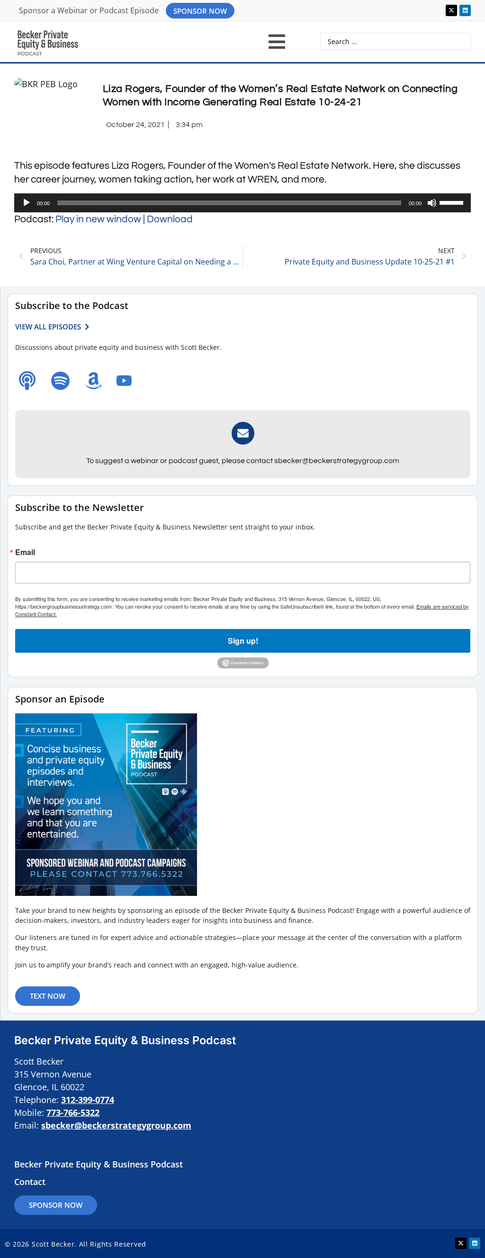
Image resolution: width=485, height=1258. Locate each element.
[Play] (26, 203)
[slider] (453, 201)
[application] (242, 202)
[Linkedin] (465, 10)
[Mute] (432, 203)
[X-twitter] (451, 10)
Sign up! (243, 640)
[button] (277, 41)
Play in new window (98, 219)
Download (170, 219)
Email (25, 552)
